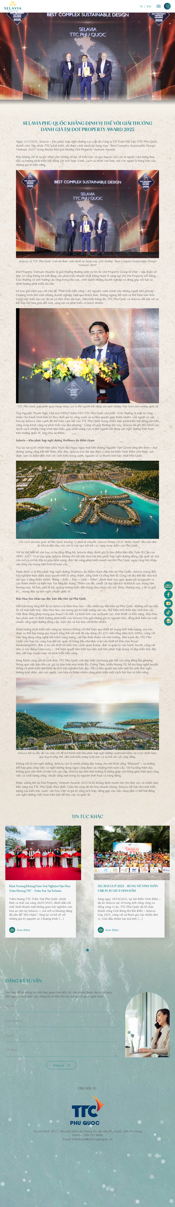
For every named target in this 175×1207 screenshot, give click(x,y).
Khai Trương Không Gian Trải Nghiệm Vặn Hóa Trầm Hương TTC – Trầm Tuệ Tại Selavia (39, 889)
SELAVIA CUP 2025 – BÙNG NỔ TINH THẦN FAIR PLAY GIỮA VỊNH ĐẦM (128, 889)
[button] (87, 950)
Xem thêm (23, 930)
